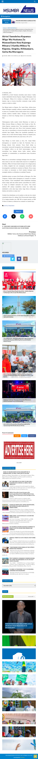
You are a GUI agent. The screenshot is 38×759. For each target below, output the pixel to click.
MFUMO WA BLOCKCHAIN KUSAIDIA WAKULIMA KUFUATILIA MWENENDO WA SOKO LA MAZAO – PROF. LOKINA (19, 655)
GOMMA (22, 757)
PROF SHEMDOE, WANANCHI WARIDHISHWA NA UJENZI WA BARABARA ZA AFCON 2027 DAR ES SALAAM (22, 560)
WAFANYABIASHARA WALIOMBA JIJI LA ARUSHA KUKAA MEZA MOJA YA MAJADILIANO (18, 626)
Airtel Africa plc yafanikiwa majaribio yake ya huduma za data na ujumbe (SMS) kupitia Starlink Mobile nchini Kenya (18, 340)
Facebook (32, 435)
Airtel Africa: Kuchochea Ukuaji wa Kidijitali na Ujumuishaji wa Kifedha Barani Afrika (17, 424)
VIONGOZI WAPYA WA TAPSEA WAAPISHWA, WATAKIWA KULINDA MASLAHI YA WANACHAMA (21, 506)
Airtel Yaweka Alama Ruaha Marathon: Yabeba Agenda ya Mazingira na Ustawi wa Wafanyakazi (18, 291)
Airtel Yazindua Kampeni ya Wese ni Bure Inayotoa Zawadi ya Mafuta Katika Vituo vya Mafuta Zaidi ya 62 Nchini (18, 375)
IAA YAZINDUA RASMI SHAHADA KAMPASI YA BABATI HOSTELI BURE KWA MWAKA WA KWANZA (22, 528)
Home (4, 28)
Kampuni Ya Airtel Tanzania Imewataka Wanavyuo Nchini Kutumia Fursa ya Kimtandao (17, 400)
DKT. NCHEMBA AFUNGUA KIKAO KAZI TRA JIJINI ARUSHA (18, 734)
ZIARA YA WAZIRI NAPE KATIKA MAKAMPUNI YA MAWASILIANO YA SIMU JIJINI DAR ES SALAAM (16, 472)
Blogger (17, 435)
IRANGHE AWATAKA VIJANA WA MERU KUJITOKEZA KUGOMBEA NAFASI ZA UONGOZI (16, 642)
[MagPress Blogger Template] (19, 9)
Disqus (24, 435)
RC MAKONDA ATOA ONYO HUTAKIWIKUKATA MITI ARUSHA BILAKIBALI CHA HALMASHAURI (19, 681)
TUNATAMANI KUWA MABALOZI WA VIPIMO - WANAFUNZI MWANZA (22, 548)
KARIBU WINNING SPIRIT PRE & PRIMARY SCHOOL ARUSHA (18, 695)
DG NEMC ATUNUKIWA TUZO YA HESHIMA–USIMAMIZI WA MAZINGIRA (21, 570)
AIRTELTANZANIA (12, 28)
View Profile (9, 255)
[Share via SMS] (31, 216)
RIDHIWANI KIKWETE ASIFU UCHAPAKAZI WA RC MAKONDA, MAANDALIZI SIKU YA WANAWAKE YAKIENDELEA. (19, 668)
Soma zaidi (30, 596)
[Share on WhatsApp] (22, 216)
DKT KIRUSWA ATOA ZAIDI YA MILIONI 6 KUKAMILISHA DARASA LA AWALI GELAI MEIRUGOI (20, 483)
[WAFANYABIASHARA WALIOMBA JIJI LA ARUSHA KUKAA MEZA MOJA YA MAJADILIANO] (19, 632)
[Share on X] (13, 216)
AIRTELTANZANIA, (27, 55)
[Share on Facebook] (5, 216)
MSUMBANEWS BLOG (10, 755)
